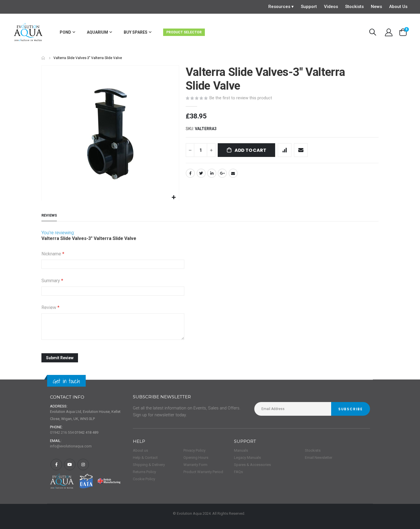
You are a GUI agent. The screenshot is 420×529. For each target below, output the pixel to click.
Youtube (69, 464)
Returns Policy (144, 472)
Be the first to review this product (240, 97)
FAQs (238, 472)
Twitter (201, 173)
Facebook (190, 173)
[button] (174, 198)
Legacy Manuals (247, 457)
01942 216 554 (62, 432)
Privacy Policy (194, 450)
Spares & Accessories (252, 465)
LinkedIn (211, 173)
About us (140, 450)
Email (233, 173)
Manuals (241, 450)
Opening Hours (195, 457)
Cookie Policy (144, 479)
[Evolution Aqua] (28, 32)
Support (309, 6)
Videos (331, 6)
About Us (398, 6)
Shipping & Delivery (149, 465)
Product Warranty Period (203, 472)
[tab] (49, 215)
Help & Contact (145, 457)
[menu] (147, 32)
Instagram (83, 464)
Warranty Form (195, 465)
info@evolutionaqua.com (71, 446)
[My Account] (388, 32)
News (376, 6)
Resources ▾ (281, 6)
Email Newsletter (318, 457)
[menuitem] (67, 32)
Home (43, 58)
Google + (222, 173)
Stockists (354, 6)
